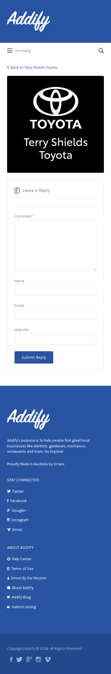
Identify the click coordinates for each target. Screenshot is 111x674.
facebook (11, 659)
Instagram (20, 520)
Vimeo (17, 529)
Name (19, 281)
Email (19, 305)
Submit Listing (24, 607)
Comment (24, 216)
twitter (19, 659)
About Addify (22, 588)
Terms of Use (22, 569)
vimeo (48, 659)
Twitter (18, 491)
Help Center (21, 559)
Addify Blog (21, 597)
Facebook (18, 501)
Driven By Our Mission (28, 578)
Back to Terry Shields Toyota (34, 67)
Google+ (19, 510)
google (29, 659)
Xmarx (59, 464)
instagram (38, 659)
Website (21, 330)
